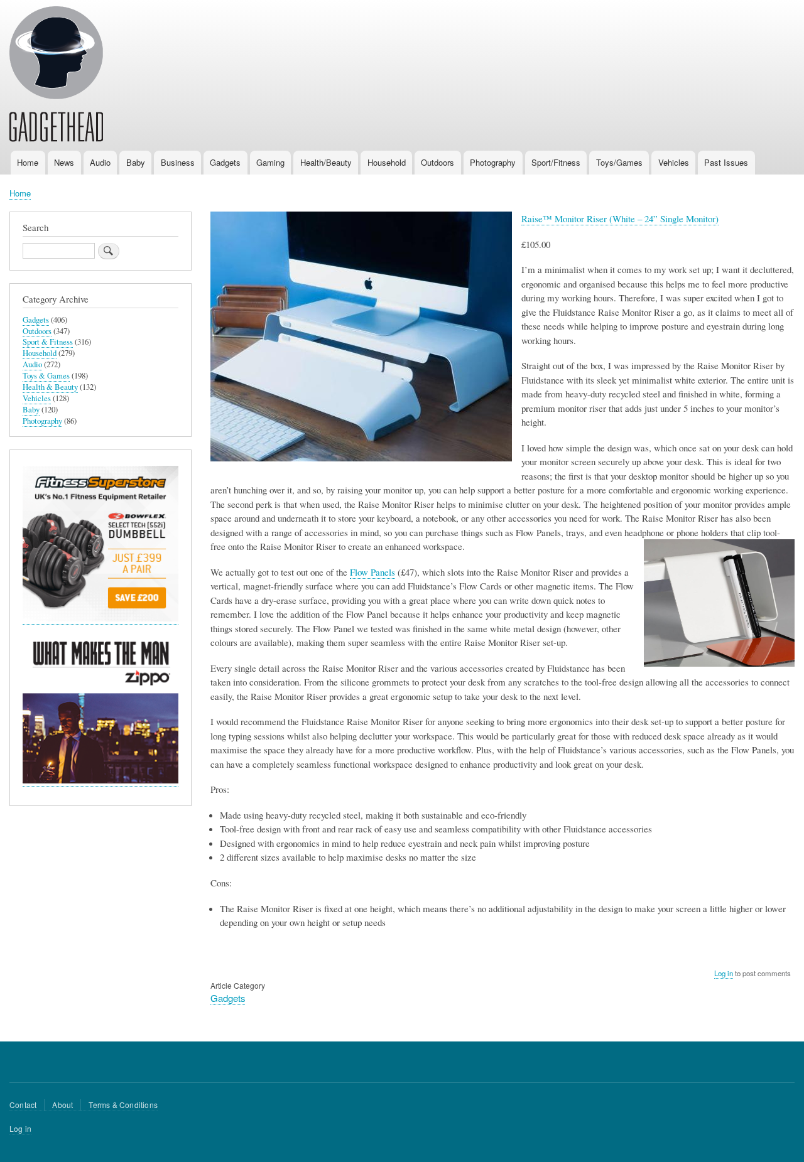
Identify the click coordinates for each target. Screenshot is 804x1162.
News (64, 162)
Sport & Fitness (48, 341)
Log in (723, 973)
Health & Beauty (50, 387)
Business (178, 162)
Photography (493, 162)
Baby (135, 162)
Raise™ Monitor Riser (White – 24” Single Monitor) (620, 218)
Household (386, 162)
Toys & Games (46, 375)
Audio (100, 162)
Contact (22, 1104)
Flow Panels (372, 572)
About (62, 1104)
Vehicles (673, 162)
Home (27, 162)
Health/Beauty (326, 162)
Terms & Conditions (123, 1104)
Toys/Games (619, 162)
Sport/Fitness (555, 162)
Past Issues (726, 162)
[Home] (56, 76)
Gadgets (225, 162)
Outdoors (437, 162)
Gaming (270, 162)
